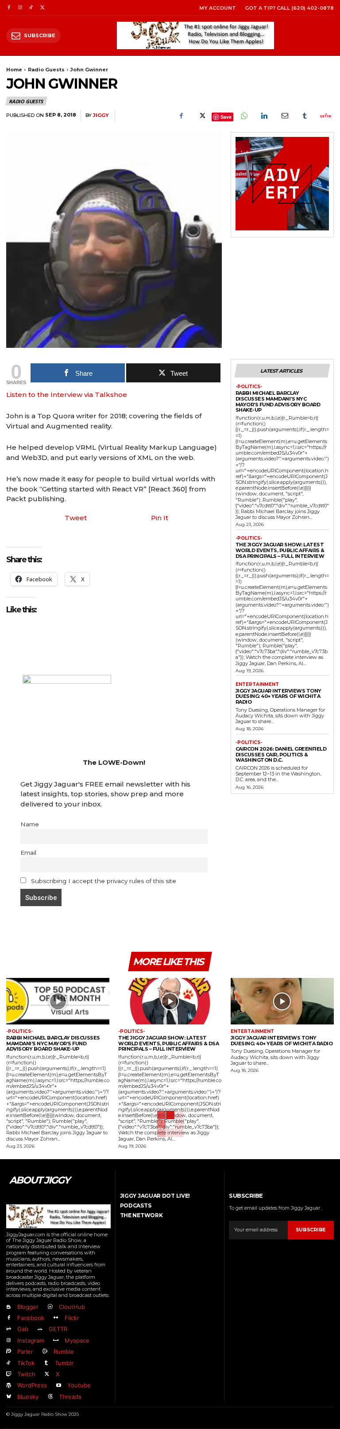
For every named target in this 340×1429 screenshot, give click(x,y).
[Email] (284, 116)
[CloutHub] (49, 1307)
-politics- (249, 386)
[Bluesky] (8, 1397)
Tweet (76, 518)
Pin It (159, 518)
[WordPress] (8, 1385)
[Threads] (49, 1397)
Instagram (30, 1340)
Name (29, 824)
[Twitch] (8, 1374)
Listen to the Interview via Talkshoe (66, 394)
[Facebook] (8, 7)
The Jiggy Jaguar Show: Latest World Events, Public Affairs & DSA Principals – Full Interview (280, 550)
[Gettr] (325, 116)
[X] (42, 7)
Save (226, 116)
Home (14, 69)
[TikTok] (31, 7)
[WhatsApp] (243, 116)
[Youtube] (58, 1385)
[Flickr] (55, 1318)
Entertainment (257, 684)
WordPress (32, 1385)
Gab (22, 1328)
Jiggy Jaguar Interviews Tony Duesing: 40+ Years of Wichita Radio (278, 696)
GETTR (58, 1328)
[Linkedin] (264, 116)
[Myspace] (55, 1340)
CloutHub (72, 1306)
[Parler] (8, 1351)
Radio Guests (46, 69)
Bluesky (28, 1396)
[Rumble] (44, 1351)
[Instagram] (19, 7)
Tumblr (64, 1363)
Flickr (72, 1317)
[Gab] (8, 1329)
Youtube (79, 1385)
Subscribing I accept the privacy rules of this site (102, 880)
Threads (70, 1396)
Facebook (30, 1317)
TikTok (26, 1363)
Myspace (77, 1340)
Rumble (64, 1351)
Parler (25, 1351)
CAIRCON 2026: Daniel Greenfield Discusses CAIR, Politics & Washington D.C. (281, 754)
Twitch (26, 1374)
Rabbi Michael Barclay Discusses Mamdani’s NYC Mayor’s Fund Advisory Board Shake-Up (278, 401)
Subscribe (311, 1230)
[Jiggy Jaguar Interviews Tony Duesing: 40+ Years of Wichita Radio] (282, 1001)
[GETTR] (39, 1329)
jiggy (101, 115)
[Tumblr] (304, 116)
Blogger (28, 1306)
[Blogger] (8, 1307)
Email (28, 852)
